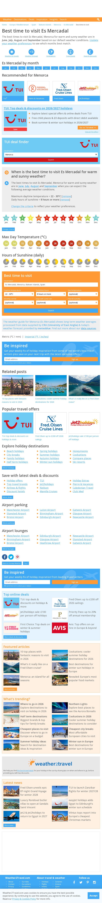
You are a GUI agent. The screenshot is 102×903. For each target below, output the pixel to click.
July (27, 186)
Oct (79, 68)
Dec (95, 68)
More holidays (8, 468)
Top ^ (26, 563)
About (10, 881)
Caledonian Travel (83, 487)
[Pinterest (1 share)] (17, 557)
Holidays (45, 881)
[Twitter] (11, 557)
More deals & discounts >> (15, 637)
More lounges (8, 549)
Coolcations (79, 454)
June (21, 186)
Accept (94, 895)
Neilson (44, 487)
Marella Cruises (48, 491)
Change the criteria (22, 206)
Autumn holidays (49, 458)
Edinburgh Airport (50, 517)
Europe (12, 24)
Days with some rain (44, 299)
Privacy (11, 886)
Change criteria (8, 229)
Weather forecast (31, 56)
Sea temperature (74, 290)
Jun (46, 68)
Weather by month (12, 56)
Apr (30, 68)
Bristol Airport (15, 517)
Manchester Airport (18, 509)
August (35, 186)
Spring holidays (49, 451)
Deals (31, 19)
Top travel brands (17, 484)
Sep (70, 68)
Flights (44, 884)
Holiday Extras (81, 480)
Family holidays (15, 458)
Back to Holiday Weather (12, 563)
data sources (88, 328)
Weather (7, 19)
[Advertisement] (51, 9)
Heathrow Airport (50, 543)
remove (66, 196)
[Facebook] (4, 557)
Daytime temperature (12, 290)
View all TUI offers (91, 132)
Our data (25, 881)
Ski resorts (79, 461)
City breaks (13, 454)
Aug (62, 68)
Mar (22, 68)
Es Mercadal (68, 24)
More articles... (10, 689)
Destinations (20, 19)
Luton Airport (48, 509)
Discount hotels (16, 491)
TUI (42, 480)
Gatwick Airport (82, 509)
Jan (6, 68)
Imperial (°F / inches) (36, 336)
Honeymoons (80, 451)
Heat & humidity (74, 299)
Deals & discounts (90, 56)
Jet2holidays (47, 484)
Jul (54, 68)
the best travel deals (25, 770)
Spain (34, 24)
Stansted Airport (16, 513)
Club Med (78, 491)
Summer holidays (50, 454)
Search (63, 19)
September (50, 186)
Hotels (44, 886)
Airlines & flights (16, 487)
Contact (11, 884)
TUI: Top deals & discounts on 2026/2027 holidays (38, 108)
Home (4, 24)
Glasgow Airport (82, 513)
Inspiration (41, 19)
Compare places (82, 458)
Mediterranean (23, 24)
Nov (87, 68)
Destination (8, 151)
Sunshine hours (42, 290)
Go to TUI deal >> (88, 127)
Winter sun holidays (51, 461)
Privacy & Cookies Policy (24, 898)
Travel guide (70, 56)
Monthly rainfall (10, 299)
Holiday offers (15, 480)
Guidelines (26, 886)
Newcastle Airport (83, 517)
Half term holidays (17, 461)
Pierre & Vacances (83, 484)
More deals (7, 497)
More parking (8, 523)
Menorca (57, 24)
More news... (10, 825)
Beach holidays (15, 451)
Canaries (58, 881)
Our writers (26, 884)
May (38, 68)
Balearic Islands (45, 24)
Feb (13, 68)
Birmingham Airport (51, 513)
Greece (58, 884)
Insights (54, 19)
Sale (15, 129)
